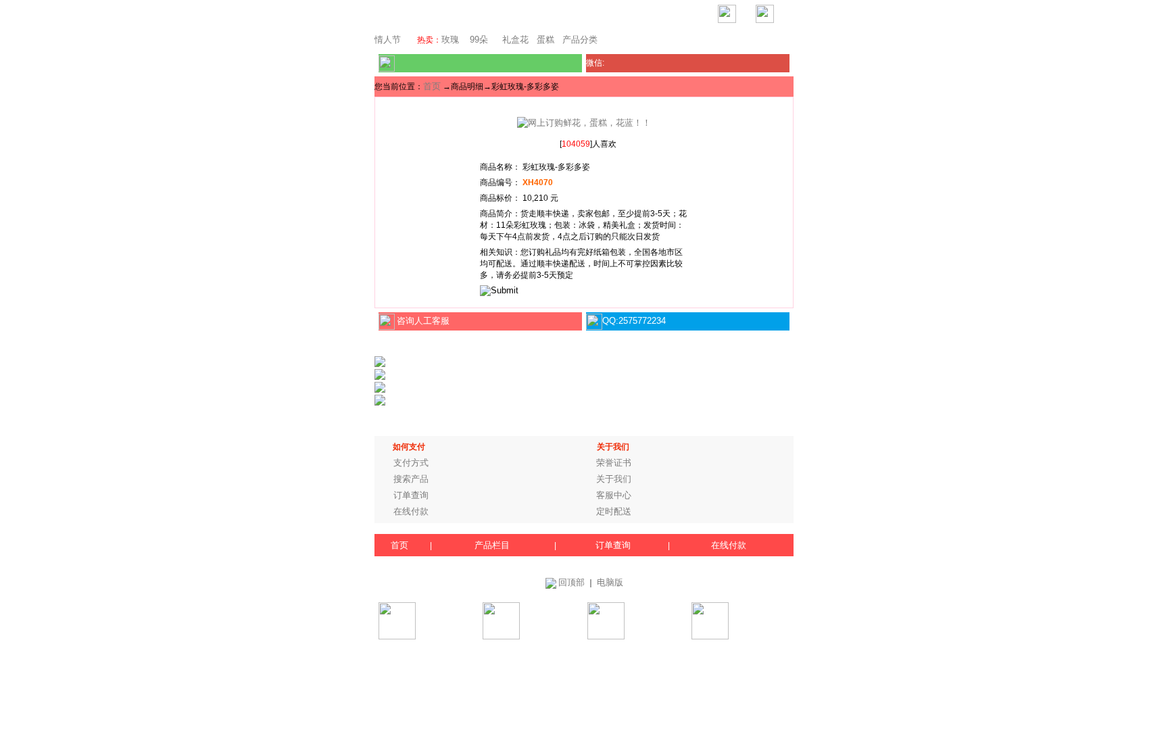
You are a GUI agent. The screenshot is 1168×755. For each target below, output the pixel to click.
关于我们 (613, 479)
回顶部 (571, 582)
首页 (432, 86)
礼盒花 (515, 39)
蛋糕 (545, 39)
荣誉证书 (613, 463)
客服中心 (613, 495)
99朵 (477, 39)
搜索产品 (411, 479)
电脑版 (610, 582)
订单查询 (411, 495)
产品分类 (580, 39)
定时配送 (613, 511)
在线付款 (411, 511)
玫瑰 (450, 39)
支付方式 (411, 463)
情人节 (387, 39)
